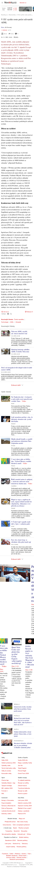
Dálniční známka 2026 (24, 803)
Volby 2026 (5, 760)
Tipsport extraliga (7, 785)
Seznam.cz (23, 2)
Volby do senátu (6, 771)
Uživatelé (18, 322)
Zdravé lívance (22, 785)
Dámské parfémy (22, 840)
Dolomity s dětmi (6, 813)
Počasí (13, 466)
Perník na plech (22, 793)
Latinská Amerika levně (8, 811)
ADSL (12, 322)
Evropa (13, 445)
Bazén (15, 828)
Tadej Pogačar (22, 768)
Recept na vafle (22, 791)
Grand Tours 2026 (23, 773)
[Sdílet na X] (11, 314)
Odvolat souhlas (21, 857)
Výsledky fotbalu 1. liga (8, 783)
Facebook (5, 853)
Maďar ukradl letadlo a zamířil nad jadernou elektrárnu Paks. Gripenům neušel (21, 441)
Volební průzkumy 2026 (9, 763)
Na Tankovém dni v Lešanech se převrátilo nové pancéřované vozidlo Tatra (21, 399)
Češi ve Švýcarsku (7, 808)
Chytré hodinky (10, 846)
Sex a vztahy (14, 544)
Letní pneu (8, 843)
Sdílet (12, 34)
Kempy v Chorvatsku (8, 800)
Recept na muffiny (23, 783)
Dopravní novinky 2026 (25, 805)
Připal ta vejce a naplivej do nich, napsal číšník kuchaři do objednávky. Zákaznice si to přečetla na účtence (21, 502)
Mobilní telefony (24, 837)
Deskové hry (16, 843)
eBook (5, 34)
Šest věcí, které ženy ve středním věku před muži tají (21, 541)
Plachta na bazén (24, 828)
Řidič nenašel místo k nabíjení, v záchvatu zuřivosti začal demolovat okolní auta (22, 481)
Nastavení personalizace (17, 859)
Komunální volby (6, 773)
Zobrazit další (16, 385)
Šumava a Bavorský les (8, 805)
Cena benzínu (7, 825)
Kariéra (24, 853)
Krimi (12, 403)
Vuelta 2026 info (23, 760)
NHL (3, 793)
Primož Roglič (22, 771)
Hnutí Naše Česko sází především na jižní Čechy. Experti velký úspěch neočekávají (17, 655)
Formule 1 (5, 791)
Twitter (11, 853)
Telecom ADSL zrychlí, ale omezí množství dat (19, 332)
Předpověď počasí (10, 821)
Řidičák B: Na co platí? (24, 808)
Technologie (4, 322)
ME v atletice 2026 (7, 788)
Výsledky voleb (6, 765)
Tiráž (29, 853)
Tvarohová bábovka (24, 788)
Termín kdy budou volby (9, 768)
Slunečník (17, 831)
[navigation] (2, 2)
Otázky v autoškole (23, 811)
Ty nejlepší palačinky (24, 780)
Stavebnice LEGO (10, 840)
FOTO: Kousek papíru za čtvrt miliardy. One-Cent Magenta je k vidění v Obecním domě (29, 656)
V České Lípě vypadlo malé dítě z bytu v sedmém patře (20, 523)
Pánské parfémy (21, 846)
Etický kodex (22, 855)
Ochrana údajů (10, 857)
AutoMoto (13, 486)
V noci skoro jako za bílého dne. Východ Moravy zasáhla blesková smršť (21, 461)
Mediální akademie (11, 855)
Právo (2, 27)
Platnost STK (22, 813)
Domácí (13, 423)
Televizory (25, 843)
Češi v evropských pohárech (21, 825)
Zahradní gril (21, 834)
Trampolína (8, 831)
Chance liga (5, 780)
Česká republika (19, 319)
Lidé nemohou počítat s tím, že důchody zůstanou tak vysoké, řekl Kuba (22, 419)
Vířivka (29, 834)
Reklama (17, 853)
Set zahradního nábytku (9, 834)
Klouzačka (24, 831)
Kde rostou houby (22, 821)
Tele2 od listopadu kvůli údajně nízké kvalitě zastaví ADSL (16, 368)
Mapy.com (22, 818)
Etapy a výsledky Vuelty (25, 763)
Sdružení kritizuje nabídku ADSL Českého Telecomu (20, 350)
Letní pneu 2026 (23, 800)
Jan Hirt (20, 765)
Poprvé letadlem (6, 803)
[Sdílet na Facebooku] (8, 314)
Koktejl (13, 508)
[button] (5, 333)
